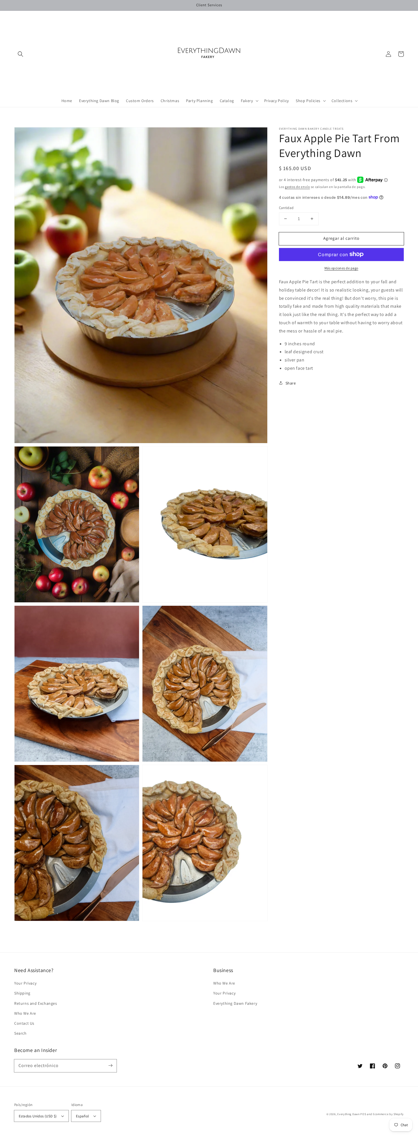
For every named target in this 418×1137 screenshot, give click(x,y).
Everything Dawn (348, 1114)
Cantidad (286, 207)
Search (20, 1033)
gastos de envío (297, 186)
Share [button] (290, 382)
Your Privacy (25, 983)
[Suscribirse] (110, 1065)
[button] (20, 54)
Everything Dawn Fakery (235, 1003)
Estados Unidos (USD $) (38, 1116)
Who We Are (25, 1013)
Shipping (22, 993)
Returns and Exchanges (35, 1003)
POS (363, 1114)
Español (82, 1116)
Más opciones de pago (341, 268)
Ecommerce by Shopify (388, 1114)
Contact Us (24, 1023)
